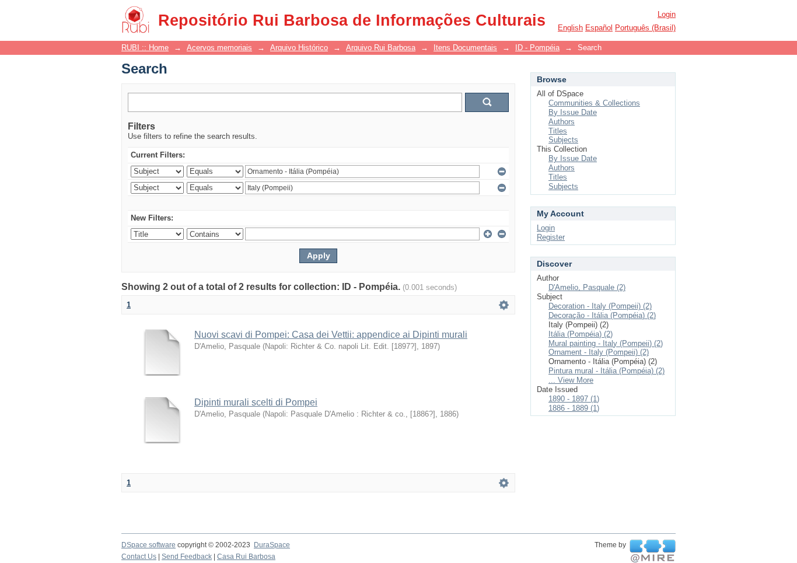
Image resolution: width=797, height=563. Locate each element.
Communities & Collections (594, 103)
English (570, 27)
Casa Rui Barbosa (246, 556)
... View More (570, 380)
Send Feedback (187, 556)
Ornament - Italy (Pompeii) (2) (598, 352)
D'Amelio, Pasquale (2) (586, 287)
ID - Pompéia (537, 47)
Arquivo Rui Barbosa (380, 47)
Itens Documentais (465, 47)
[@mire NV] (653, 551)
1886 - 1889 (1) (573, 408)
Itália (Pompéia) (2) (580, 334)
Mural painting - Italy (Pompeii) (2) (605, 343)
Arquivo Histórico (299, 47)
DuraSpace (272, 545)
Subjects (563, 139)
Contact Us (138, 556)
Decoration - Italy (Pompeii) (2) (600, 306)
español (599, 27)
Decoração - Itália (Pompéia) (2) (602, 315)
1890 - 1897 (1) (573, 398)
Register (551, 237)
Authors (561, 121)
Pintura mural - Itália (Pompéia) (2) (606, 370)
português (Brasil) (645, 27)
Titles (557, 131)
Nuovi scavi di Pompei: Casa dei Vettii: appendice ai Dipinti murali (330, 335)
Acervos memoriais (219, 47)
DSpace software (148, 545)
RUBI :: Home (145, 47)
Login (667, 14)
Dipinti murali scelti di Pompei (255, 402)
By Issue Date (572, 112)
